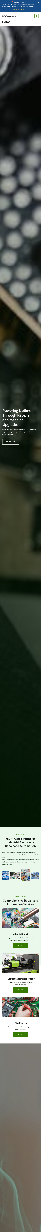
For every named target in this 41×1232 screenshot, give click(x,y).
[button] (20, 945)
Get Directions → (18, 9)
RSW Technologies (9, 16)
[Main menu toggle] (36, 16)
